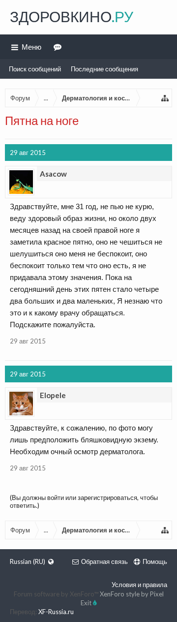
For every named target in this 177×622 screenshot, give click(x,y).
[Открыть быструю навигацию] (165, 98)
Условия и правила (139, 585)
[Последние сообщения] (59, 46)
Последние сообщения (104, 69)
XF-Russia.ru (56, 612)
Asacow (53, 173)
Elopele (53, 395)
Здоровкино (71, 16)
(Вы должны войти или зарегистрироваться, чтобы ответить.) (84, 501)
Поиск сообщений (35, 69)
